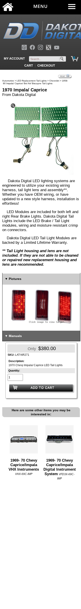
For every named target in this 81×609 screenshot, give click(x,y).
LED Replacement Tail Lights (32, 80)
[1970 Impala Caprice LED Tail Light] (41, 306)
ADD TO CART (42, 387)
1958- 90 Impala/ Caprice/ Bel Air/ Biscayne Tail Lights (35, 82)
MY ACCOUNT (14, 58)
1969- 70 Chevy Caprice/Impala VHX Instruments (24, 465)
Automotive (8, 80)
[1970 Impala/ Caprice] (41, 138)
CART (28, 65)
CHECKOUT (46, 65)
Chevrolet (54, 80)
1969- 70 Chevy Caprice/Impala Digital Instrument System (59, 467)
